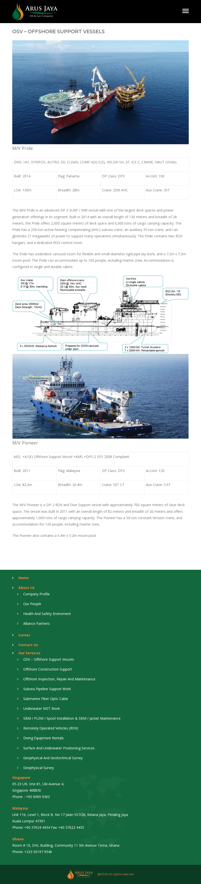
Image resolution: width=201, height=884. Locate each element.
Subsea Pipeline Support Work (47, 688)
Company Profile (36, 594)
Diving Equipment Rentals (43, 738)
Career (24, 635)
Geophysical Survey (38, 767)
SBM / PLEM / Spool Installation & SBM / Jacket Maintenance (72, 718)
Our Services (29, 653)
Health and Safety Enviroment (47, 613)
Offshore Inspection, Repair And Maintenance (59, 679)
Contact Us (28, 644)
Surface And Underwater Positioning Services (59, 748)
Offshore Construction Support (47, 669)
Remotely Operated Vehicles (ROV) (50, 728)
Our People (32, 603)
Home (23, 577)
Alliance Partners (36, 623)
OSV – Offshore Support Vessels (48, 659)
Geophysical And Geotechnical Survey (53, 758)
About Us (26, 587)
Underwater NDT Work (41, 708)
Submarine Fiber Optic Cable (45, 698)
